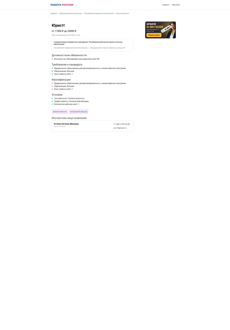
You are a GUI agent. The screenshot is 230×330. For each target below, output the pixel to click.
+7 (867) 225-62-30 (121, 124)
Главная (165, 5)
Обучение (176, 5)
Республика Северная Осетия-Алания (99, 13)
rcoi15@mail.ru (119, 128)
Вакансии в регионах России (71, 13)
